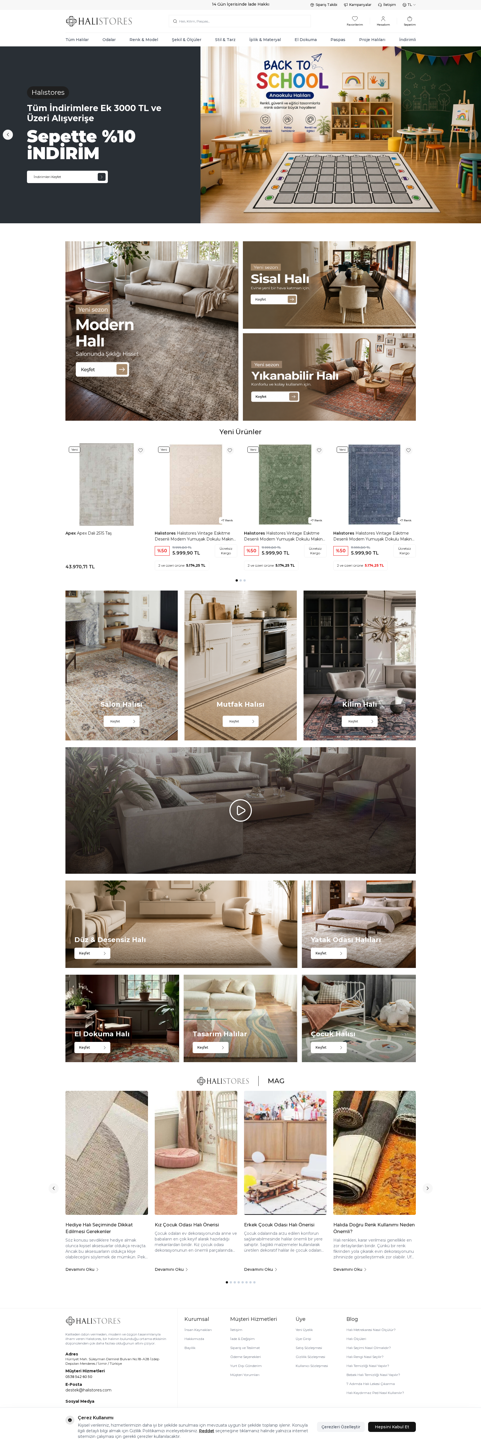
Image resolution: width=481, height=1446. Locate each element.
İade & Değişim (242, 1339)
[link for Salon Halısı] (121, 665)
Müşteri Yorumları (244, 1375)
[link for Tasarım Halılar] (240, 1018)
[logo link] (99, 21)
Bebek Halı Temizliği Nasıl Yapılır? (373, 1375)
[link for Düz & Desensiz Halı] (181, 924)
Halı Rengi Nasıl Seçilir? (365, 1357)
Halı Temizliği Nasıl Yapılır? (367, 1366)
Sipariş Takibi (326, 5)
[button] (8, 135)
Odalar (109, 39)
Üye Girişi (303, 1339)
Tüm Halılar (77, 39)
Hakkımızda (194, 1339)
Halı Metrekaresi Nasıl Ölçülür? (371, 1330)
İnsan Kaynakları (198, 1330)
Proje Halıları (372, 39)
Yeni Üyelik (304, 1330)
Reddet (206, 1430)
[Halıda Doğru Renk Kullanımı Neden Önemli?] (374, 1153)
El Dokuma (306, 39)
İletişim (389, 5)
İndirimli (407, 39)
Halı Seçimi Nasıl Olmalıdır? (368, 1348)
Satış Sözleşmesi (309, 1348)
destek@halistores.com (88, 1390)
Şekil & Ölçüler (186, 39)
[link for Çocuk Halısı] (359, 1018)
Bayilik (189, 1348)
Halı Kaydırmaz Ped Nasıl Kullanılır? (375, 1393)
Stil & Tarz (225, 39)
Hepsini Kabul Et (392, 1426)
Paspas (337, 39)
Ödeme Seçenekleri (245, 1357)
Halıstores (166, 533)
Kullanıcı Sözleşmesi (312, 1366)
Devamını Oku (79, 1269)
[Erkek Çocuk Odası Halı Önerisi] (285, 1153)
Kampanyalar (360, 5)
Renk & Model (143, 39)
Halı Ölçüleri (356, 1339)
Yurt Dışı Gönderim (246, 1366)
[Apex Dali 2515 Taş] (106, 484)
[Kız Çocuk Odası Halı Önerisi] (196, 1153)
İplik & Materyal (265, 39)
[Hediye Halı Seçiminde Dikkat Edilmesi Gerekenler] (106, 1153)
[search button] (175, 21)
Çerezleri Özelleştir (341, 1426)
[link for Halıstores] (240, 134)
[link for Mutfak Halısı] (240, 665)
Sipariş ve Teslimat (245, 1348)
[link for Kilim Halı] (360, 665)
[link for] (151, 331)
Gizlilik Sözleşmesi (310, 1357)
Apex (71, 533)
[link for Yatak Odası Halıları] (359, 924)
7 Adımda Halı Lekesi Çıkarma (370, 1384)
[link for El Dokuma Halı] (122, 1018)
